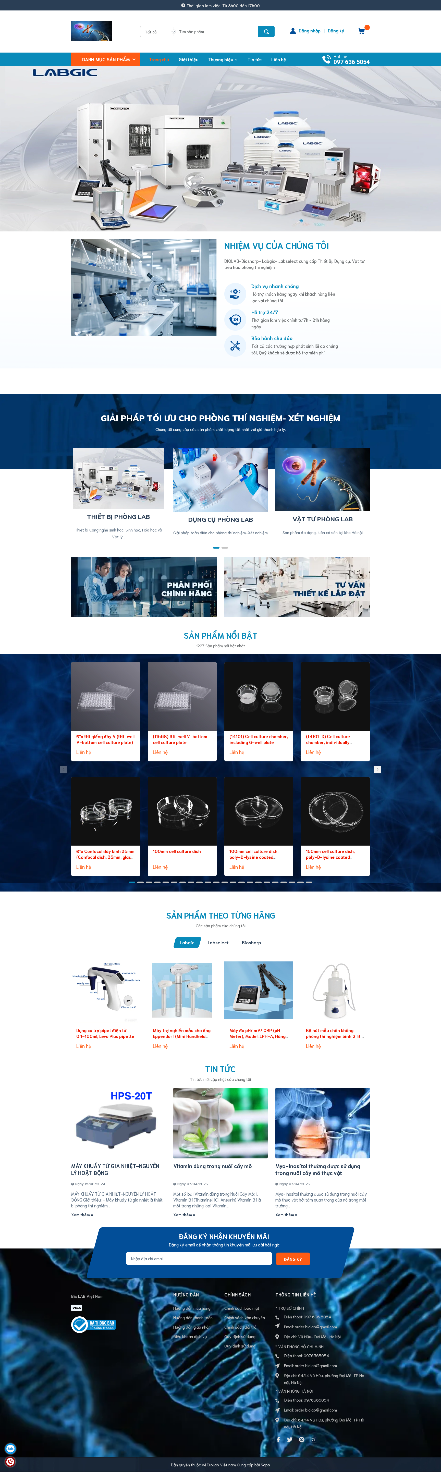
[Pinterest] (301, 1439)
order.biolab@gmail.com (316, 1326)
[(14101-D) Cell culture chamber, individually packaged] (335, 696)
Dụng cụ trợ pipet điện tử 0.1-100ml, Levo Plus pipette (105, 1033)
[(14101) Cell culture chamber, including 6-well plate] (258, 696)
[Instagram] (313, 1439)
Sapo (265, 1464)
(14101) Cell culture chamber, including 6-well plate (258, 739)
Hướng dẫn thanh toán (193, 1317)
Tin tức (220, 1068)
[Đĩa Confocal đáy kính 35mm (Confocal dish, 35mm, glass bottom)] (105, 811)
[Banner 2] (297, 585)
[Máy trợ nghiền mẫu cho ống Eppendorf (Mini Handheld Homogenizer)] (182, 990)
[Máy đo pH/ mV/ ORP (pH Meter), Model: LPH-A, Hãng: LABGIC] (258, 990)
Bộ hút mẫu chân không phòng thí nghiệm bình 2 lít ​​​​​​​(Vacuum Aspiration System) (335, 1036)
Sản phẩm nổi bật (220, 635)
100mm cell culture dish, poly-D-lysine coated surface (253, 857)
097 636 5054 (352, 62)
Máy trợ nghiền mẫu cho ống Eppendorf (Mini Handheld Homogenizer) (182, 1036)
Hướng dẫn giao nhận (192, 1326)
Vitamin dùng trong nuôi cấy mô (212, 1165)
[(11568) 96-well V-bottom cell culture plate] (182, 696)
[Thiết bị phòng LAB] (118, 477)
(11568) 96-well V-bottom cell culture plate (180, 739)
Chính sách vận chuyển (244, 1317)
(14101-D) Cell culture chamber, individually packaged (328, 742)
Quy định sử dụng (239, 1336)
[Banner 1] (144, 585)
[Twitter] (290, 1439)
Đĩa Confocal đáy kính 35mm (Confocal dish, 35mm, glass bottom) (105, 857)
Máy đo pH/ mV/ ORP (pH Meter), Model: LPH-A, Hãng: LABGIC (258, 1036)
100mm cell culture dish (177, 851)
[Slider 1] (220, 146)
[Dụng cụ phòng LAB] (220, 478)
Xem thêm (81, 1214)
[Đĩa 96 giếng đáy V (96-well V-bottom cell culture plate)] (105, 696)
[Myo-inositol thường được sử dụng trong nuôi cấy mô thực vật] (322, 1123)
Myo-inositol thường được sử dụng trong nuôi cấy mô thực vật (317, 1169)
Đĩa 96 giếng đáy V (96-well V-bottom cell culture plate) (105, 739)
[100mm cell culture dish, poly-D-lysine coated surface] (258, 811)
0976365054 (316, 1355)
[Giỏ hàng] (361, 32)
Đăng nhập (310, 30)
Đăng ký (336, 30)
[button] (216, 548)
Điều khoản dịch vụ (190, 1336)
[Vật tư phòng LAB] (322, 478)
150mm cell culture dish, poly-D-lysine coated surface (330, 857)
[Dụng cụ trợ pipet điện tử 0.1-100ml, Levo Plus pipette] (105, 990)
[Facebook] (278, 1439)
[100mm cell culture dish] (182, 811)
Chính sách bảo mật (241, 1307)
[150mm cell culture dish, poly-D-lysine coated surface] (335, 811)
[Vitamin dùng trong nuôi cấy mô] (220, 1123)
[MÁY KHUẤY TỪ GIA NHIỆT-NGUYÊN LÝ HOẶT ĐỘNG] (118, 1123)
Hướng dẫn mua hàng (192, 1307)
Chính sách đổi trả (240, 1326)
